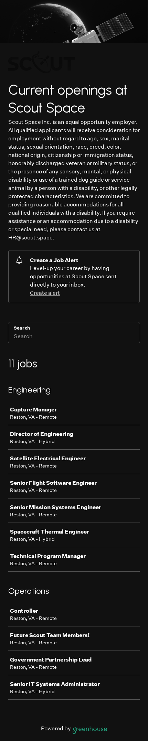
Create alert (45, 293)
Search (22, 328)
